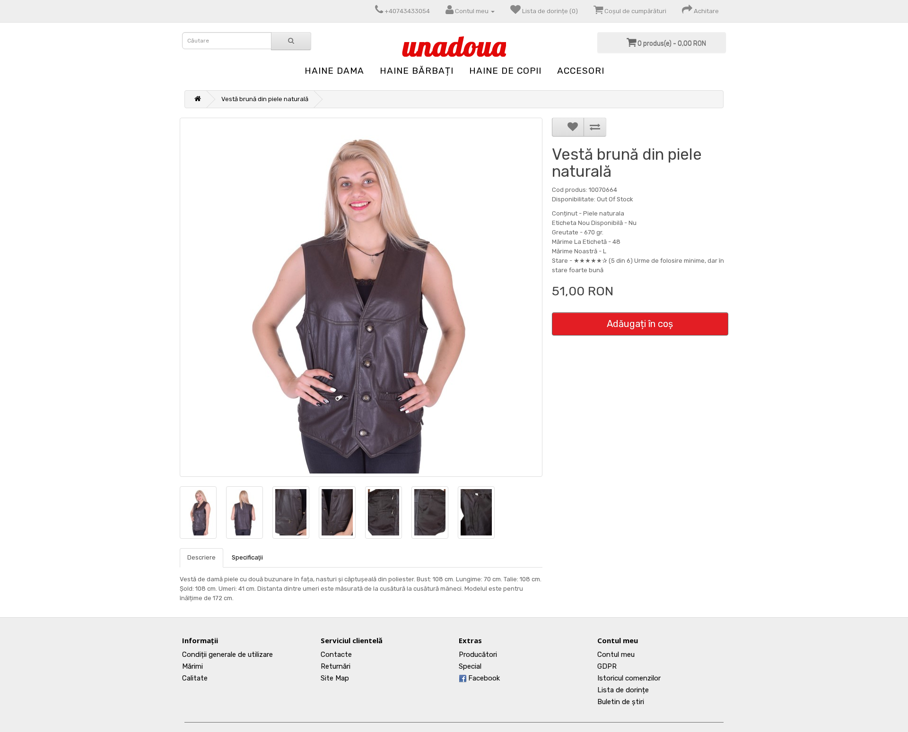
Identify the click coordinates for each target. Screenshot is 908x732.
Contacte (336, 654)
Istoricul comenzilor (629, 678)
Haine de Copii (505, 70)
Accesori (580, 70)
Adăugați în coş (640, 323)
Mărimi (192, 666)
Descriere (201, 557)
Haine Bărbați (417, 70)
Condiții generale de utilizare (227, 654)
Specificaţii (247, 557)
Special (470, 666)
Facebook (483, 678)
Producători (478, 654)
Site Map (335, 678)
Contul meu (616, 654)
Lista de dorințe (623, 690)
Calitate (195, 678)
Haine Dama (334, 70)
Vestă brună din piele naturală (264, 99)
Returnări (335, 666)
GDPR (607, 666)
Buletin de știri (620, 702)
